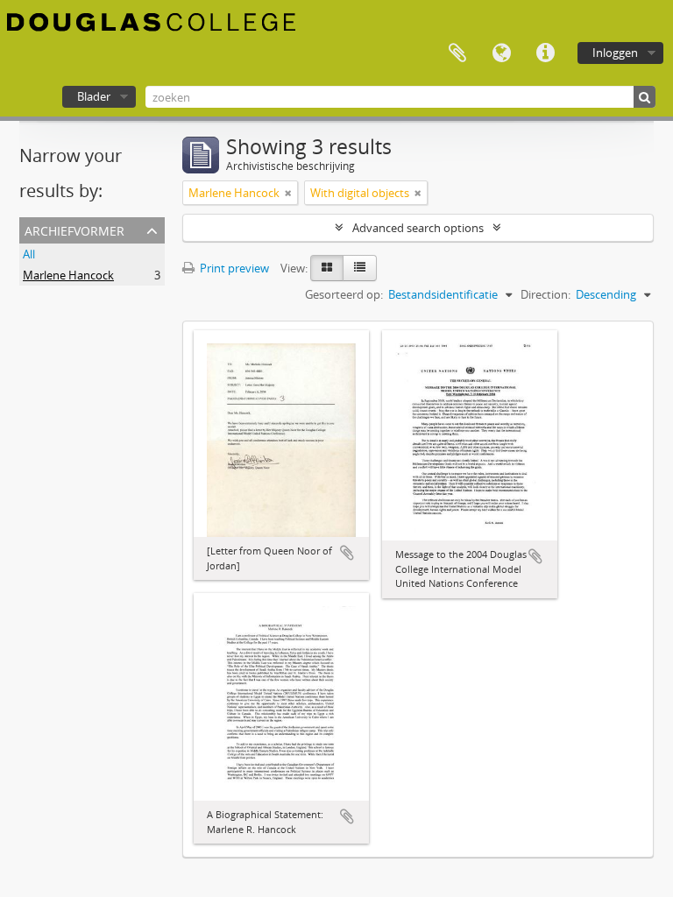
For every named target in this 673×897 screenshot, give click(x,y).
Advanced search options (418, 228)
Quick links (545, 53)
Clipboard (457, 53)
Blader (93, 96)
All (29, 254)
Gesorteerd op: (344, 294)
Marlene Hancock (68, 275)
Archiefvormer (74, 229)
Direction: (545, 294)
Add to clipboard (347, 553)
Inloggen (615, 52)
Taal (501, 53)
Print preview (233, 268)
